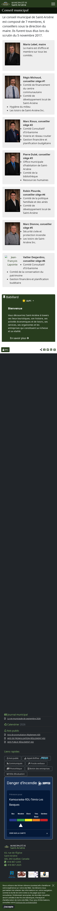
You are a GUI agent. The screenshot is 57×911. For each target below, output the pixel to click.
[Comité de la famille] (44, 874)
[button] (54, 349)
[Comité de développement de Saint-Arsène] (21, 874)
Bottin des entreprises (39, 768)
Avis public (14, 758)
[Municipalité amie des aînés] (11, 874)
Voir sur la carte (17, 833)
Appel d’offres (33, 758)
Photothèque (15, 768)
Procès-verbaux (37, 763)
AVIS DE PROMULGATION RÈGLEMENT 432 (26, 738)
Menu (53, 4)
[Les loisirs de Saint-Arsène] (33, 874)
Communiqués (15, 763)
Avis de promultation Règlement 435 (23, 734)
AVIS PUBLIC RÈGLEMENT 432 (20, 742)
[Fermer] (53, 885)
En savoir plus (18, 338)
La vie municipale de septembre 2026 (24, 718)
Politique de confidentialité (26, 902)
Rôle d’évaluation (17, 773)
